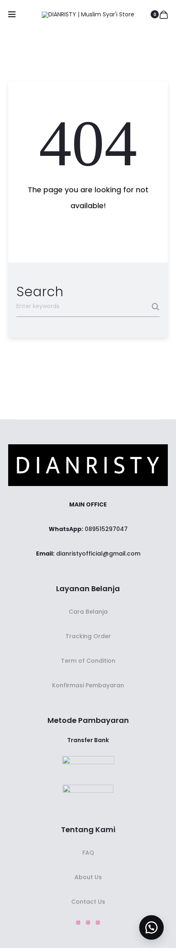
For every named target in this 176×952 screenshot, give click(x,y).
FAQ (88, 852)
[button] (151, 927)
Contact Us (88, 902)
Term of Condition (88, 661)
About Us (88, 877)
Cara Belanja (88, 612)
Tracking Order (88, 636)
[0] (164, 14)
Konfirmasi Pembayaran (88, 685)
